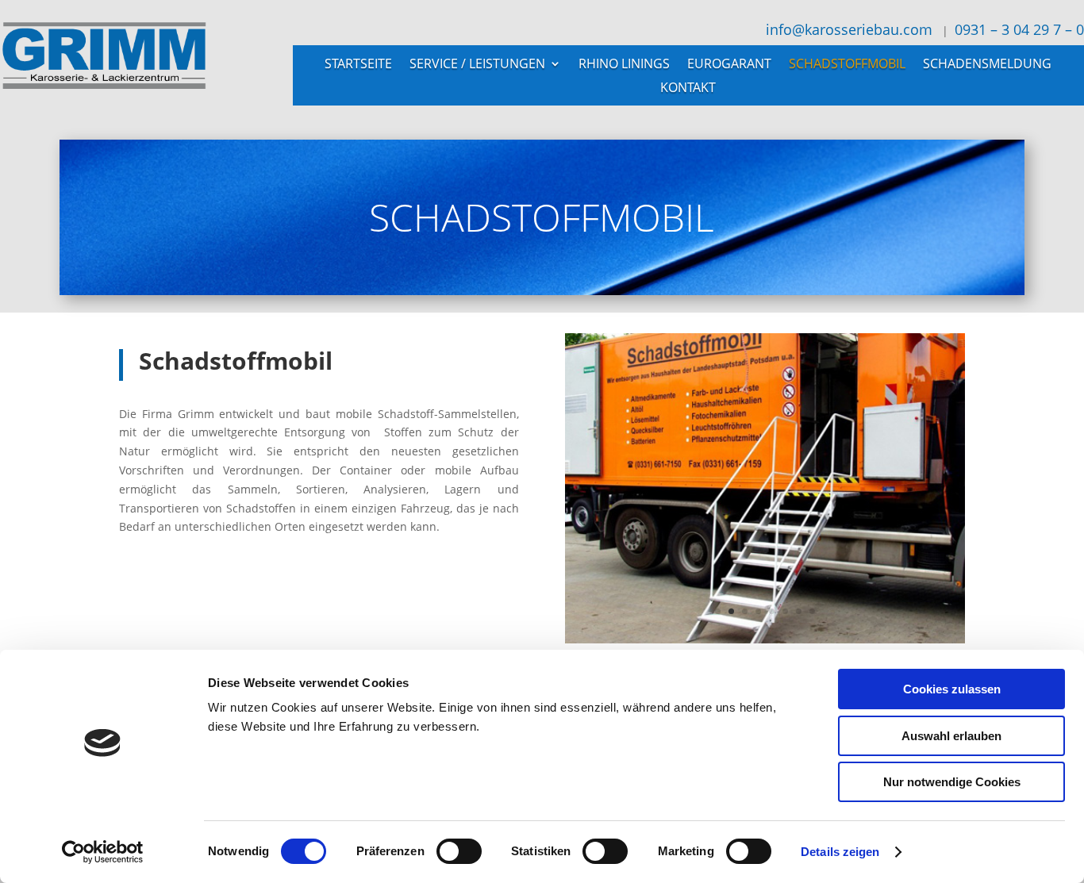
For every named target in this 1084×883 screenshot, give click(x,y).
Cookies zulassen (952, 689)
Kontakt (688, 89)
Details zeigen (840, 851)
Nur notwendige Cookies (952, 782)
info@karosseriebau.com (847, 29)
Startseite (358, 65)
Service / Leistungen (477, 65)
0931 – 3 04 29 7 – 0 (1019, 29)
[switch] (459, 851)
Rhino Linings (624, 65)
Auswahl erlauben (951, 736)
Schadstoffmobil (847, 65)
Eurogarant (729, 65)
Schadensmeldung (987, 65)
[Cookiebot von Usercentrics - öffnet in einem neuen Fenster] (102, 852)
